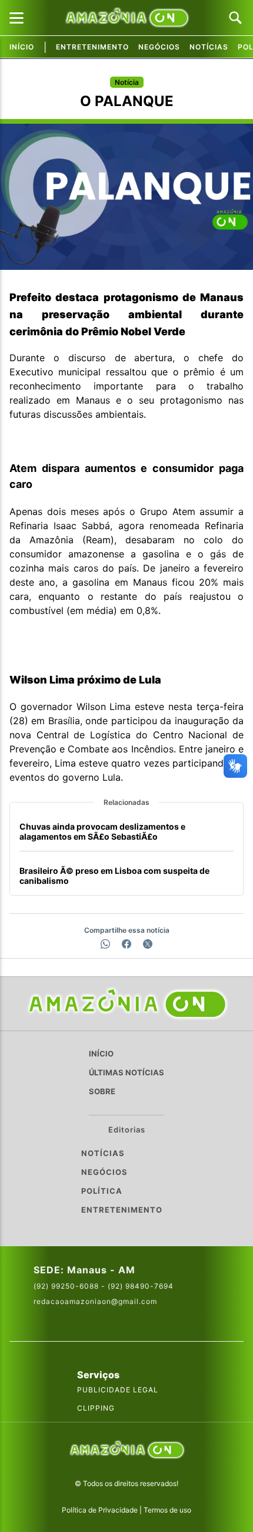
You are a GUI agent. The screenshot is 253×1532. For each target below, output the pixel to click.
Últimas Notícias (126, 1072)
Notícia (127, 82)
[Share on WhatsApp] (105, 944)
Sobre (102, 1091)
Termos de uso (167, 1509)
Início (21, 46)
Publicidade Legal (117, 1389)
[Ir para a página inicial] (126, 1003)
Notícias (208, 46)
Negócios (159, 46)
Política (101, 1191)
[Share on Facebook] (126, 944)
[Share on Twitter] (147, 944)
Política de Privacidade (100, 1509)
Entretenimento (92, 46)
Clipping (96, 1408)
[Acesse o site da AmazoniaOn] (126, 1451)
